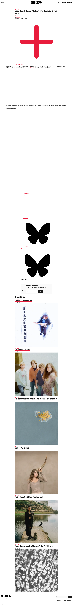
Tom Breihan (18, 17)
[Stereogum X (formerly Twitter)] (65, 600)
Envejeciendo (32, 67)
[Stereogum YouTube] (71, 600)
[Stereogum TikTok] (69, 600)
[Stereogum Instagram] (60, 600)
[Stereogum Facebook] (62, 600)
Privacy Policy (2, 604)
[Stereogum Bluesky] (58, 600)
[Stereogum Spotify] (67, 600)
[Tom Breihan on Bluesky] (36, 278)
